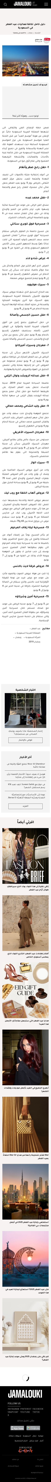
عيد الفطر (35, 628)
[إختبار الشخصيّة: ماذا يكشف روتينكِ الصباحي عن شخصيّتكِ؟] (25, 710)
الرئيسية (37, 33)
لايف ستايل (33, 1441)
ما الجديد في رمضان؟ (19, 33)
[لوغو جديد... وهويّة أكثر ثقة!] (25, 100)
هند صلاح (38, 39)
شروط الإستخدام (13, 1466)
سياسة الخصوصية (37, 1473)
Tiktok (36, 1412)
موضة (40, 1436)
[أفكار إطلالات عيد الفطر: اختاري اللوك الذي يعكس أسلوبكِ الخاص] (25, 923)
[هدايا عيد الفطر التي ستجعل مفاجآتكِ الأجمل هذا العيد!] (25, 990)
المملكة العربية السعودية (28, 633)
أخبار (41, 1441)
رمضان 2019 (34, 641)
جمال (34, 1436)
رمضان (30, 33)
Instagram (13, 1409)
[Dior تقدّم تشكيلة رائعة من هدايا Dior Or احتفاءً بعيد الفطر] (25, 1124)
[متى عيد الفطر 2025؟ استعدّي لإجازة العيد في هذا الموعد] (25, 1259)
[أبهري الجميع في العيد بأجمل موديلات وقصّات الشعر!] (25, 1057)
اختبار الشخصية (21, 1441)
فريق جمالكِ (39, 1466)
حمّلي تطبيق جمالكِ (25, 1421)
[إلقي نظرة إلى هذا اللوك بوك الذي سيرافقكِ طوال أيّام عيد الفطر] (25, 856)
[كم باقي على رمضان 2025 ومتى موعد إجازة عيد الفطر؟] (25, 1326)
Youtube (25, 1412)
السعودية (27, 1436)
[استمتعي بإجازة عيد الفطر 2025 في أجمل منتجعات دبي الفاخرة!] (25, 1192)
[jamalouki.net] (25, 4)
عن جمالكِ (15, 1459)
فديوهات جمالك (15, 1436)
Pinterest (25, 1409)
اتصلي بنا (40, 1459)
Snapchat (13, 1412)
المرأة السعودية (32, 637)
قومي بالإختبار (25, 740)
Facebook (38, 1409)
